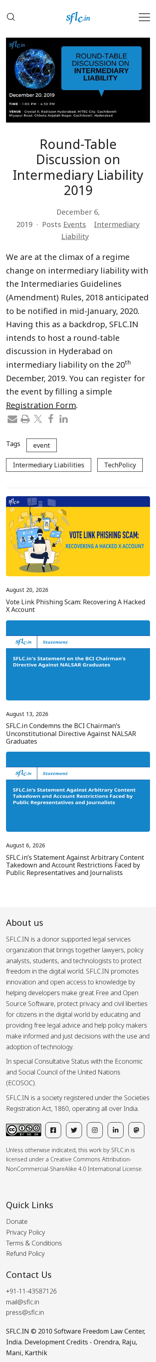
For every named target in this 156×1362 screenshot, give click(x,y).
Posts (51, 224)
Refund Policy (25, 1253)
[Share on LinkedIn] (63, 418)
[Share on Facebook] (50, 418)
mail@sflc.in (22, 1302)
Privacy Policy (25, 1232)
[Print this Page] (25, 418)
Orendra (106, 1342)
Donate (17, 1221)
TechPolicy (120, 465)
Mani (14, 1352)
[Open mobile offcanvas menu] (144, 17)
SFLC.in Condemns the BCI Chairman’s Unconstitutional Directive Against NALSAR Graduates (71, 733)
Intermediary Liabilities (48, 465)
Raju (129, 1342)
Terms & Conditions (34, 1243)
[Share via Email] (12, 418)
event (41, 445)
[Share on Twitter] (38, 418)
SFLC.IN (17, 1331)
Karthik (36, 1352)
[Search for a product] (11, 16)
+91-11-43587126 (31, 1291)
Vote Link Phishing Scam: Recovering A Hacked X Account (75, 606)
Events (74, 224)
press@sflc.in (25, 1312)
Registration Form (41, 405)
